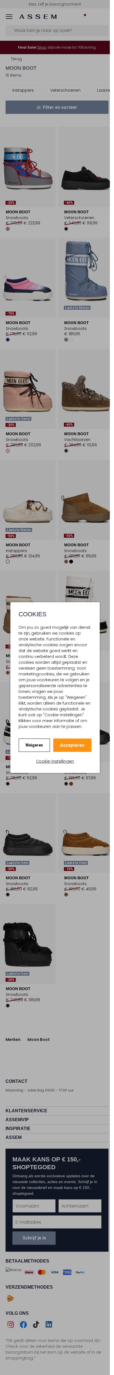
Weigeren (34, 745)
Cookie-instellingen (55, 761)
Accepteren (72, 745)
